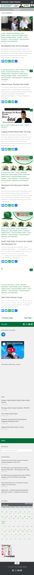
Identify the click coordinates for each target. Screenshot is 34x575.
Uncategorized (13, 39)
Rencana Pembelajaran (8, 37)
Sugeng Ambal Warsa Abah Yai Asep (16, 132)
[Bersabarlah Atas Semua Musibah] (17, 23)
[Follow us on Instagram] (26, 324)
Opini (21, 125)
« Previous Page (7, 318)
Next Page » (28, 318)
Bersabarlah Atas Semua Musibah (14, 46)
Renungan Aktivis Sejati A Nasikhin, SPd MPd (15, 408)
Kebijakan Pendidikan (13, 33)
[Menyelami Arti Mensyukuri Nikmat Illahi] (17, 163)
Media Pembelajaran (15, 174)
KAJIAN (3, 33)
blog (17, 125)
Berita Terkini (24, 69)
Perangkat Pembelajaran (19, 35)
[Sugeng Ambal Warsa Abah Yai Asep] (17, 115)
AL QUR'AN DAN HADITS (8, 69)
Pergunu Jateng (22, 567)
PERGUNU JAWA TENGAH (10, 2)
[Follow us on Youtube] (29, 324)
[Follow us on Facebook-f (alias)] (24, 324)
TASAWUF (20, 37)
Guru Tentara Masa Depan (9, 414)
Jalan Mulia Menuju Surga (11, 297)
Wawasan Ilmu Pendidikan (9, 41)
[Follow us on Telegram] (32, 324)
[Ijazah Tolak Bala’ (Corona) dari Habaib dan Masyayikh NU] (17, 219)
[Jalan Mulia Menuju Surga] (17, 275)
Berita (17, 69)
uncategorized (24, 39)
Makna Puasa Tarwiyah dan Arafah (15, 84)
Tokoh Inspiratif (22, 75)
